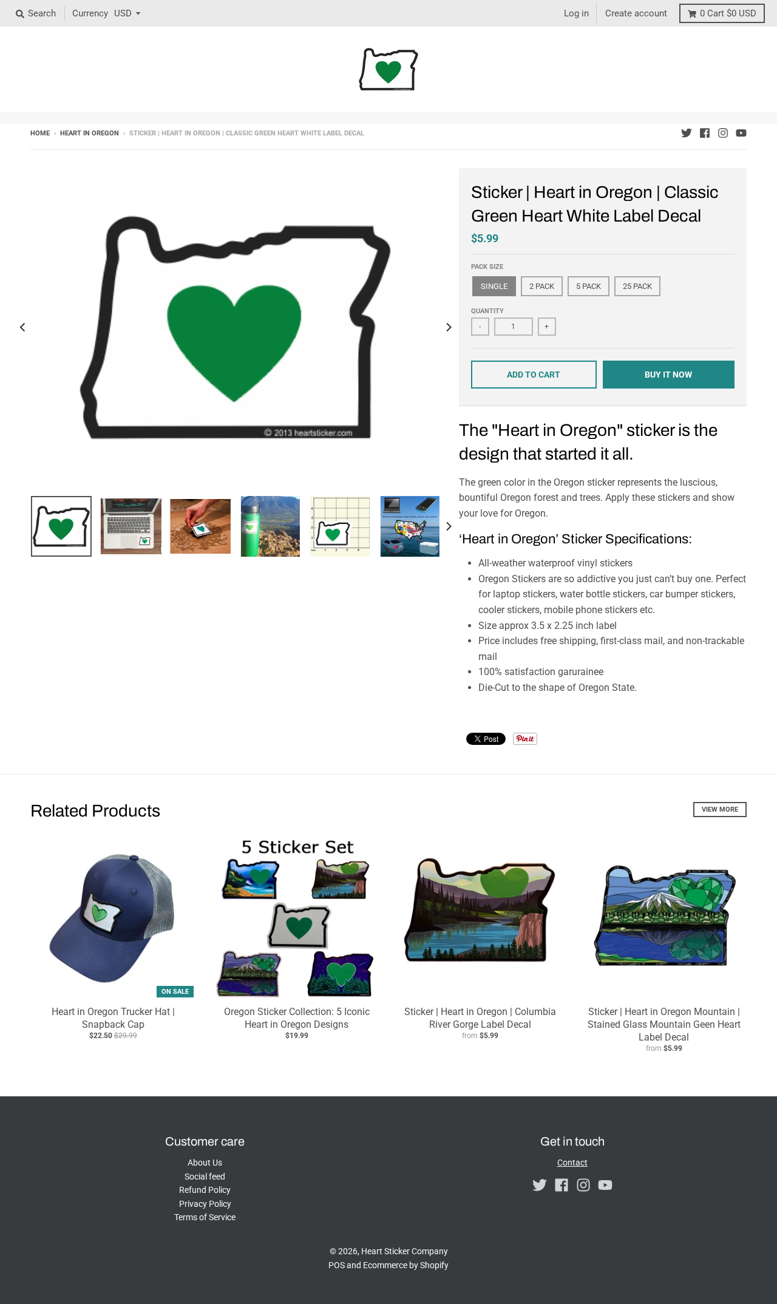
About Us (205, 1162)
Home (40, 133)
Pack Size (487, 267)
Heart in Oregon (89, 133)
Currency (90, 13)
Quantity (487, 311)
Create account (636, 13)
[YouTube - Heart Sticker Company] (741, 132)
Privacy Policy (205, 1204)
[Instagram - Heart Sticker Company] (723, 132)
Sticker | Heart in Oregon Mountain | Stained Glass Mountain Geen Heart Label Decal (664, 1024)
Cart (728, 13)
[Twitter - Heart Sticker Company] (686, 132)
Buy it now (668, 374)
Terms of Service (205, 1217)
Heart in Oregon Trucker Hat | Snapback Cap (113, 1018)
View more (720, 809)
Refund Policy (205, 1190)
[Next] (448, 327)
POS (336, 1265)
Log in (576, 13)
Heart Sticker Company (404, 1251)
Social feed (205, 1176)
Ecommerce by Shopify (406, 1265)
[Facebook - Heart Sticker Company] (704, 132)
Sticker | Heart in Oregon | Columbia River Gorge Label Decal (480, 1018)
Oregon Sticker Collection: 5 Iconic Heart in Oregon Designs (297, 1018)
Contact (572, 1162)
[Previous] (23, 327)
